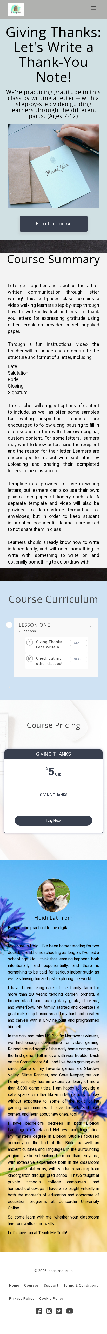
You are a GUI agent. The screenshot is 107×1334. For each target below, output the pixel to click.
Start (78, 642)
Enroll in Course (54, 224)
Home (14, 1285)
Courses (31, 1285)
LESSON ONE (34, 625)
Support (51, 1285)
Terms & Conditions (80, 1285)
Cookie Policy (51, 1298)
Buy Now (53, 821)
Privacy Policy (21, 1298)
